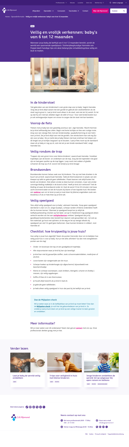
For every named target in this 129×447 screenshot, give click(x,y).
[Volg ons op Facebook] (97, 427)
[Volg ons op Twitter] (106, 427)
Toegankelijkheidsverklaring (116, 434)
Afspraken (36, 11)
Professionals (60, 3)
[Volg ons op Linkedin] (103, 427)
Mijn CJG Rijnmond (100, 11)
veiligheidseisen (60, 215)
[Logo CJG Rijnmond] (21, 422)
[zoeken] (124, 11)
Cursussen (61, 11)
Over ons (89, 3)
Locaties (80, 3)
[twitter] (44, 407)
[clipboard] (27, 407)
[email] (30, 407)
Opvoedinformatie (17, 17)
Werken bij (98, 3)
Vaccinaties (73, 11)
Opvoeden (47, 11)
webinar (37, 192)
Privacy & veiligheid (100, 434)
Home (7, 17)
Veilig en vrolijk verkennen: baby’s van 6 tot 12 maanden (47, 17)
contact (79, 328)
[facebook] (37, 407)
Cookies (91, 434)
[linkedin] (40, 407)
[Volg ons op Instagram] (100, 427)
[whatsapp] (33, 407)
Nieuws (72, 3)
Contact (85, 11)
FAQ (86, 434)
